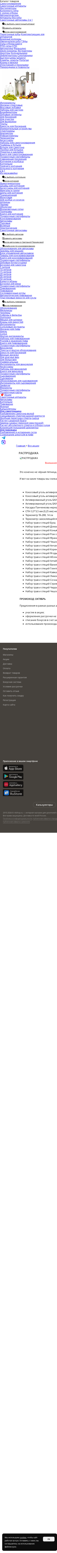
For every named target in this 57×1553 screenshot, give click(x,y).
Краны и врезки (9, 62)
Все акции (33, 445)
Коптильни (6, 163)
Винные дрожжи (9, 354)
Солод (3, 333)
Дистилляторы (8, 8)
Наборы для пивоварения (15, 338)
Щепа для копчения (11, 192)
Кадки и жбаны (8, 281)
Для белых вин (8, 359)
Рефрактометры (9, 135)
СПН (14, 46)
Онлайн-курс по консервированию (19, 246)
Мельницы (6, 310)
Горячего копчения (11, 166)
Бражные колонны (10, 39)
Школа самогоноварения (14, 31)
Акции (7, 394)
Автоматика (6, 48)
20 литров (5, 274)
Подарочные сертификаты (15, 156)
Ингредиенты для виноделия (16, 364)
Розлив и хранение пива (14, 340)
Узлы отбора (7, 43)
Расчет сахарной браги (13, 420)
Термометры (7, 138)
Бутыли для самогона (12, 147)
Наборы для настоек (11, 109)
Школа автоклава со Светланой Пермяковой (23, 242)
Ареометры (6, 133)
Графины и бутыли (10, 145)
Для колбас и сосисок (12, 199)
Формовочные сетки (12, 209)
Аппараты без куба (10, 17)
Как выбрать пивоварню (14, 301)
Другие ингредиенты (12, 336)
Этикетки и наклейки (11, 152)
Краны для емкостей (11, 322)
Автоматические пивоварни (16, 295)
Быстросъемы (8, 57)
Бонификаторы (8, 112)
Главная (21, 445)
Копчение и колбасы (12, 161)
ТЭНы (24, 41)
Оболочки (6, 206)
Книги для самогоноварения (16, 154)
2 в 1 (2, 170)
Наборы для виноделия (13, 369)
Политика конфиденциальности (17, 818)
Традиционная (8, 195)
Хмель (3, 331)
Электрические (8, 228)
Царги (18, 43)
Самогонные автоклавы (13, 230)
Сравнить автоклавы (12, 238)
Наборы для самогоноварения (17, 142)
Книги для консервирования (16, 257)
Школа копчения (11, 181)
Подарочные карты (11, 392)
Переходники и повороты (14, 67)
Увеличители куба (10, 41)
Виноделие (6, 347)
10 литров (5, 269)
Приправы (6, 211)
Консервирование (10, 218)
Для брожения (8, 116)
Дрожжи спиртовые (11, 105)
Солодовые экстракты (12, 326)
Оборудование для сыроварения (19, 380)
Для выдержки (8, 121)
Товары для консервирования (17, 255)
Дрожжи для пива (10, 329)
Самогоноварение (10, 3)
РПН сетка (6, 46)
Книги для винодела (11, 371)
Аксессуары (6, 140)
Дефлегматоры (8, 55)
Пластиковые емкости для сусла (18, 297)
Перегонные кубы (10, 34)
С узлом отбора (9, 13)
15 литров (5, 272)
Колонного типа (9, 10)
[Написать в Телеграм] (3, 439)
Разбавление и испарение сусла (18, 432)
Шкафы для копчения (12, 185)
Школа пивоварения (12, 305)
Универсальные (9, 362)
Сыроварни (6, 378)
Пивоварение (8, 288)
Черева (4, 204)
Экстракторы (25, 50)
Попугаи (24, 60)
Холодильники (19, 53)
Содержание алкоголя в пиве (16, 434)
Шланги (21, 57)
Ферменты (6, 387)
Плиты (3, 123)
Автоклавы (6, 221)
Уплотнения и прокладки (14, 64)
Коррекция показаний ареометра (19, 427)
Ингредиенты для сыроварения (18, 383)
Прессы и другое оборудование (18, 350)
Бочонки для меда (10, 283)
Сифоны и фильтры (11, 315)
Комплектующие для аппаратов (22, 35)
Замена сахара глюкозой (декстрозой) (21, 422)
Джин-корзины (8, 50)
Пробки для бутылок (11, 149)
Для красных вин (9, 357)
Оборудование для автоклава (17, 248)
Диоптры (5, 53)
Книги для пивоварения (13, 343)
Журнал (4, 406)
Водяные (5, 225)
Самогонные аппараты (13, 5)
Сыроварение (8, 376)
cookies (23, 1537)
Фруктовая (6, 197)
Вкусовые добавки (10, 107)
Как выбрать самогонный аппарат (19, 24)
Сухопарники (25, 55)
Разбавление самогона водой (17, 413)
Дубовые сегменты (10, 114)
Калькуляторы (8, 408)
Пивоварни (6, 290)
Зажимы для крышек (11, 250)
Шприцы (5, 202)
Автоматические (9, 15)
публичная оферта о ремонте (16, 821)
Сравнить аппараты (12, 28)
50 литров (5, 279)
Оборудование (8, 308)
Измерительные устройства (16, 128)
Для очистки (7, 119)
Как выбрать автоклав (13, 234)
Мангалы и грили (10, 190)
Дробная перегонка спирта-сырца (19, 418)
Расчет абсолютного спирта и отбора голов (25, 425)
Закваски (5, 385)
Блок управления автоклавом (17, 253)
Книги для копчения (11, 213)
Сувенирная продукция (13, 159)
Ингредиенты (7, 102)
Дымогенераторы (10, 183)
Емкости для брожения (13, 126)
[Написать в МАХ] (3, 443)
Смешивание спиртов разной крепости (22, 415)
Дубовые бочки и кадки (13, 262)
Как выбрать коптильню (14, 177)
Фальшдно (20, 48)
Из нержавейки (9, 173)
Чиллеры (5, 312)
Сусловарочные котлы (12, 293)
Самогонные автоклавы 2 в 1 (16, 20)
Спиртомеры (7, 131)
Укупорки (5, 317)
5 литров (5, 267)
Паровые (5, 223)
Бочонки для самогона (13, 264)
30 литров (5, 276)
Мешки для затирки (11, 319)
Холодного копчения (12, 168)
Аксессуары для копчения (14, 188)
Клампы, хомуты (9, 60)
